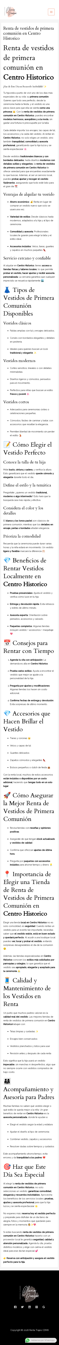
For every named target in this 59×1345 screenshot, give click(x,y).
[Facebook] (15, 1307)
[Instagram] (36, 1307)
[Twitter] (22, 1307)
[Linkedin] (29, 1307)
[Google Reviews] (44, 1307)
